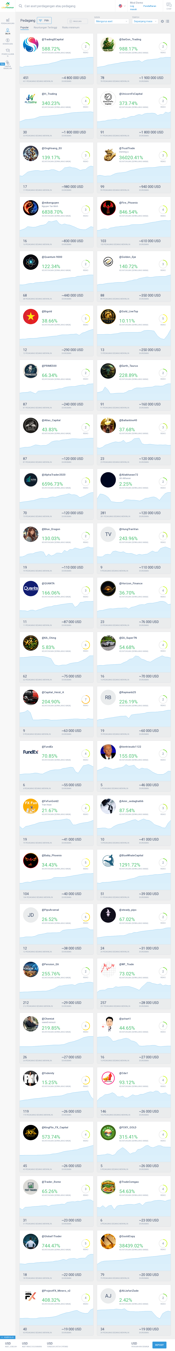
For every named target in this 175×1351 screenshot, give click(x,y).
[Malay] (121, 6)
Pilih (46, 20)
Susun (97, 17)
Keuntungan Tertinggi (45, 27)
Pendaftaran (149, 6)
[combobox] (111, 21)
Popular (24, 27)
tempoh (135, 17)
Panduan (77, 21)
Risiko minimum (70, 27)
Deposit (159, 1345)
